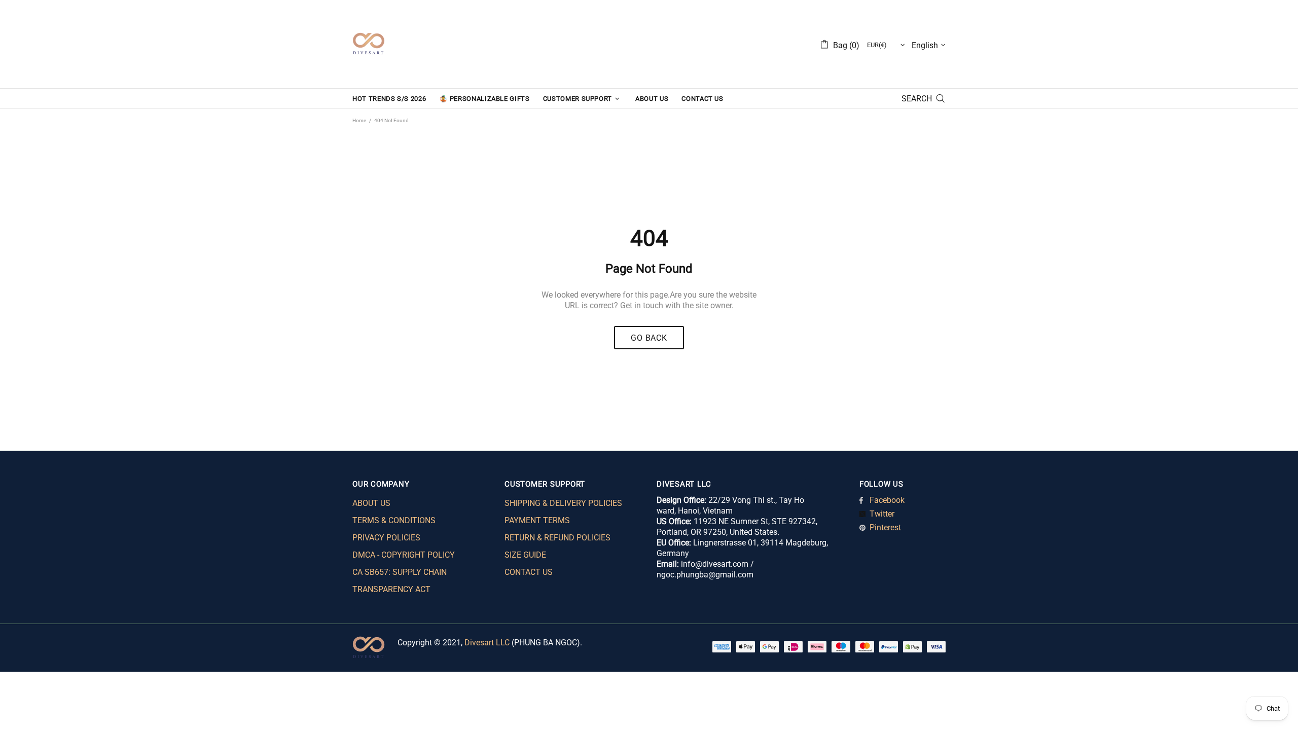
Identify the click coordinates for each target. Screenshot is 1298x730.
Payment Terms (537, 520)
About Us (371, 503)
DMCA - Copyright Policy (403, 555)
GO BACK (649, 338)
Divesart (368, 44)
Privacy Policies (386, 537)
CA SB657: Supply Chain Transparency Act (399, 580)
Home (359, 120)
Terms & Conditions (394, 520)
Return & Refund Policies (557, 537)
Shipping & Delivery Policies (563, 503)
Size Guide (525, 555)
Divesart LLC (487, 642)
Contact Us (528, 572)
